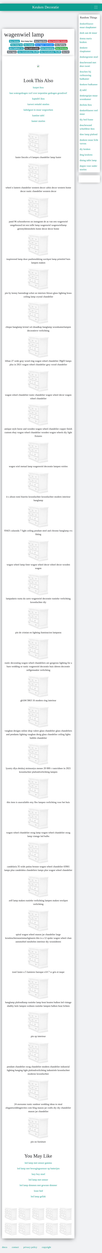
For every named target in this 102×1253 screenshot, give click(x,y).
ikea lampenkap (47, 48)
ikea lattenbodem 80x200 (28, 52)
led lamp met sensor (38, 1179)
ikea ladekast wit (16, 48)
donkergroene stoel (89, 57)
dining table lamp (88, 160)
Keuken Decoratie (45, 7)
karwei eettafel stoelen (38, 104)
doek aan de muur (88, 33)
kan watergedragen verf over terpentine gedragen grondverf (38, 93)
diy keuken (85, 149)
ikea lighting (60, 45)
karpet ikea (38, 87)
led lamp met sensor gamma (38, 1163)
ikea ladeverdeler (32, 48)
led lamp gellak (38, 1196)
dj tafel (83, 90)
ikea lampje (29, 45)
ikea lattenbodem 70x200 (50, 52)
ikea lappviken (40, 41)
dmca (4, 1247)
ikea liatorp (14, 41)
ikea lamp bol (16, 45)
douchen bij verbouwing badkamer (85, 75)
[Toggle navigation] (96, 7)
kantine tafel (38, 115)
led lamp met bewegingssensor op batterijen (38, 1168)
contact (15, 1247)
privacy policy (30, 1247)
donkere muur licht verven (89, 142)
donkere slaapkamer (85, 49)
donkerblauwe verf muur (89, 112)
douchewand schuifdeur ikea (87, 127)
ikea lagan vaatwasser (44, 45)
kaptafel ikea (38, 98)
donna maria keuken (86, 40)
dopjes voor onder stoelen (88, 168)
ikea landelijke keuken (58, 41)
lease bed (38, 1190)
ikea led (65, 52)
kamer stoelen (38, 121)
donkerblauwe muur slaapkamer (88, 25)
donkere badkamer (88, 84)
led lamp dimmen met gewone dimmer (38, 1185)
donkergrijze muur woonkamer (88, 97)
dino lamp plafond (88, 134)
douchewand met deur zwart (88, 64)
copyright (46, 1247)
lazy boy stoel (38, 1174)
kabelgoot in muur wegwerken (38, 109)
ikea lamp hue (27, 41)
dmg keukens (86, 154)
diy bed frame (86, 119)
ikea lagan (12, 52)
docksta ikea (86, 104)
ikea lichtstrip (61, 48)
